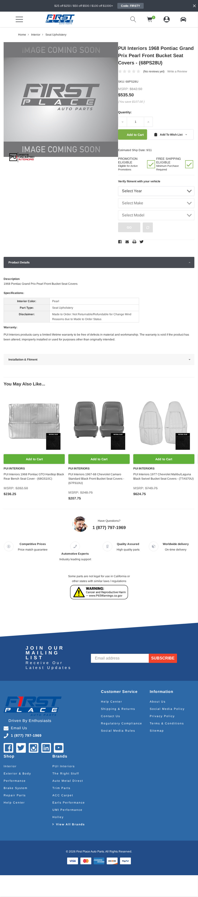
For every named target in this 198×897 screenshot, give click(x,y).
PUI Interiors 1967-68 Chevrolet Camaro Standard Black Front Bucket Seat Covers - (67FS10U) (96, 479)
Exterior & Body (17, 773)
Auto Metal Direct (67, 780)
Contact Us (110, 716)
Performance (15, 780)
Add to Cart (34, 459)
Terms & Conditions (167, 723)
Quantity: (125, 112)
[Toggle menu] (19, 19)
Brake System (16, 788)
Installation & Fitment (22, 359)
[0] (150, 19)
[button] (183, 19)
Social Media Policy (167, 709)
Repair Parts (15, 795)
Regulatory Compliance (121, 723)
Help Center (111, 701)
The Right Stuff (65, 773)
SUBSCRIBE (163, 658)
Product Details (19, 262)
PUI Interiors (63, 766)
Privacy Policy (162, 716)
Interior (10, 766)
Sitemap (157, 730)
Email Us (19, 728)
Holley (58, 817)
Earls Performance (68, 802)
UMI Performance (67, 810)
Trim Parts (61, 788)
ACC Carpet (62, 795)
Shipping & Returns (118, 709)
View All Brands (70, 824)
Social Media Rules (118, 730)
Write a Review (177, 71)
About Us (158, 701)
